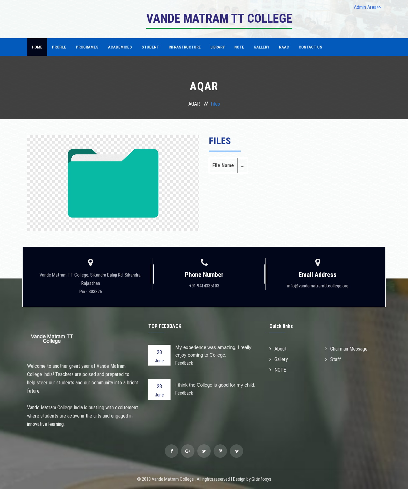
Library (217, 47)
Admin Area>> (367, 7)
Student (150, 47)
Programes (87, 47)
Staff (335, 359)
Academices (120, 47)
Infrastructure (185, 47)
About (280, 349)
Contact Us (310, 47)
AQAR (194, 104)
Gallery (261, 47)
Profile (59, 47)
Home (37, 47)
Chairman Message (349, 349)
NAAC (284, 47)
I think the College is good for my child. (215, 385)
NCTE (239, 47)
